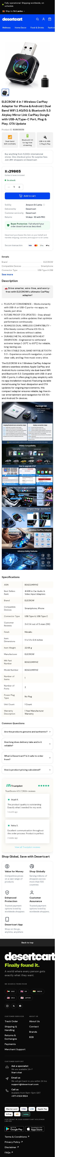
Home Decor (21, 27)
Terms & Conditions (17, 1136)
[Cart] (49, 19)
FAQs (9, 1152)
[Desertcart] (12, 19)
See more (7, 274)
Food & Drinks (37, 27)
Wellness (6, 27)
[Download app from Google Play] (14, 1129)
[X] (13, 1006)
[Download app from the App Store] (34, 1129)
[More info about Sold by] (44, 204)
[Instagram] (7, 1006)
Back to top (27, 942)
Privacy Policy (14, 1142)
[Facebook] (20, 1006)
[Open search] (37, 19)
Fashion (51, 27)
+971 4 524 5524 (19, 1096)
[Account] (43, 19)
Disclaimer (12, 1147)
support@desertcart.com (25, 1084)
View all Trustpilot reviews (27, 847)
